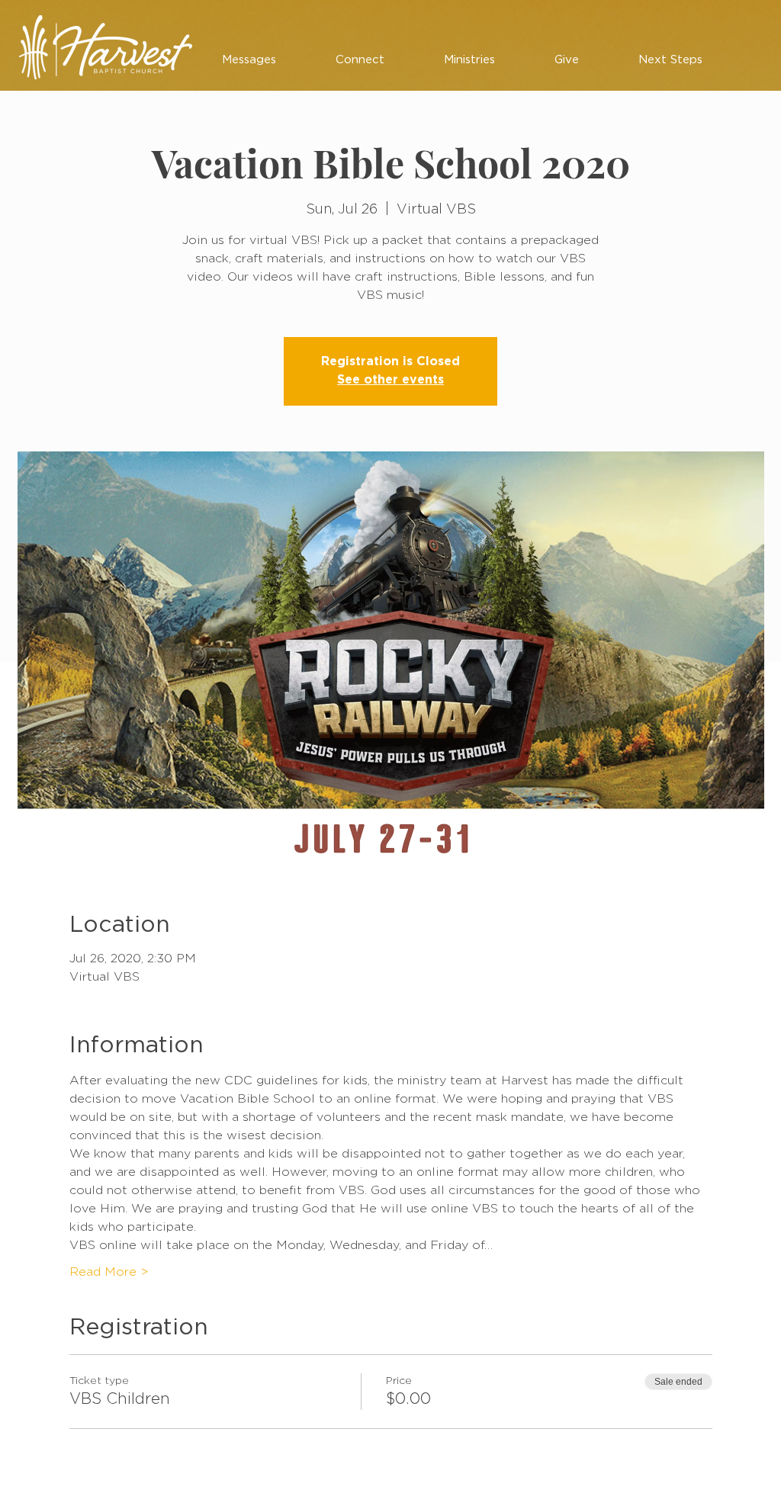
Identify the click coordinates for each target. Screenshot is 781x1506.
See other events (390, 380)
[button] (249, 60)
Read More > (109, 1272)
